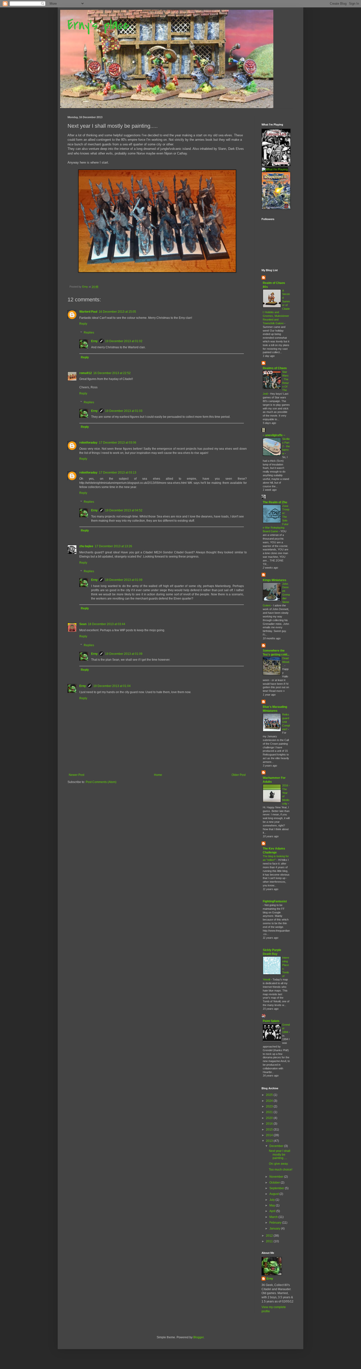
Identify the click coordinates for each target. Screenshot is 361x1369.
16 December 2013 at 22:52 (112, 373)
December (276, 1146)
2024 (270, 1101)
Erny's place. (99, 25)
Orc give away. (278, 1163)
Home (158, 775)
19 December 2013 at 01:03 (123, 411)
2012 (270, 1235)
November (276, 1176)
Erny (94, 341)
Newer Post (76, 775)
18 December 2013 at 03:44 (106, 624)
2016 (270, 1123)
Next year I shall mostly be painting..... (279, 1154)
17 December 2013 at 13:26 (113, 546)
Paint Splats (271, 1021)
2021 (270, 1112)
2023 (270, 1106)
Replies (89, 332)
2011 (270, 1241)
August (274, 1194)
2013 (270, 1141)
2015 (270, 1129)
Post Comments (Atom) (101, 782)
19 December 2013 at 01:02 (123, 341)
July (272, 1199)
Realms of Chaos (275, 368)
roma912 (85, 373)
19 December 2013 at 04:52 (123, 510)
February (275, 1222)
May (272, 1205)
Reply (83, 323)
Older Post (239, 775)
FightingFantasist (275, 901)
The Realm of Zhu (275, 502)
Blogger (198, 1337)
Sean (82, 624)
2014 (270, 1135)
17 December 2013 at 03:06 (117, 442)
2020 (270, 1118)
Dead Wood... (286, 662)
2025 (270, 1095)
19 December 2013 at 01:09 (123, 580)
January (275, 1228)
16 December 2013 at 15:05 (117, 311)
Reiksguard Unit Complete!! (286, 721)
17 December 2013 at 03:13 (117, 472)
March (273, 1217)
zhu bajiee (86, 546)
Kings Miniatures (274, 580)
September (277, 1188)
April (272, 1211)
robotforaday (88, 442)
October (275, 1182)
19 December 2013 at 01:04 (112, 686)
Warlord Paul (88, 311)
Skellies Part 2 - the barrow (286, 446)
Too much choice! (280, 1169)
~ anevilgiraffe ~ (274, 435)
